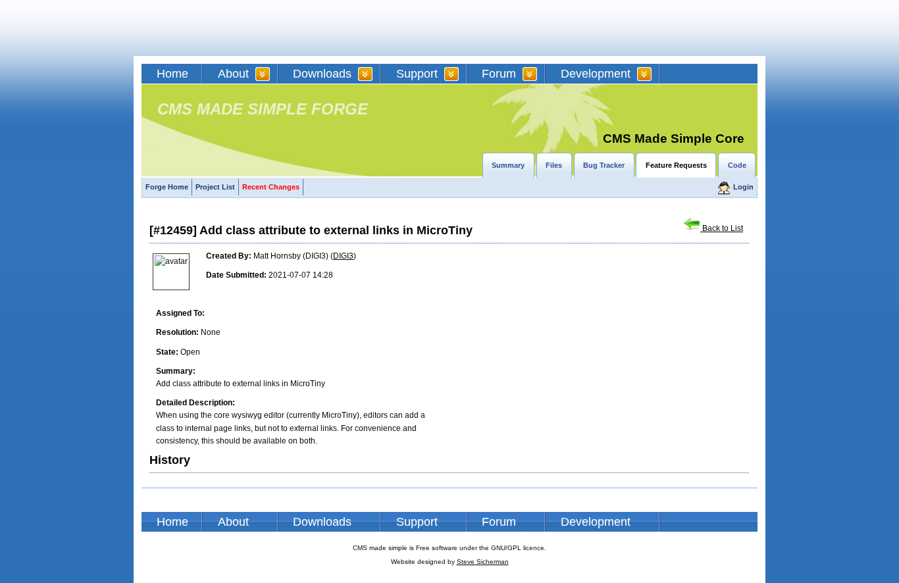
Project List (215, 187)
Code (737, 165)
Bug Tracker (604, 165)
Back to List (721, 228)
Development (595, 73)
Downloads (322, 73)
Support (417, 73)
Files (554, 165)
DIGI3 (343, 256)
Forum (499, 73)
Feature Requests (676, 165)
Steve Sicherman (483, 561)
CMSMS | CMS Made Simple (236, 28)
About (233, 73)
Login (743, 187)
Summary (508, 165)
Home (172, 73)
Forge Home (166, 187)
